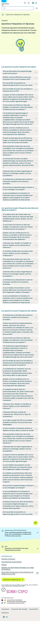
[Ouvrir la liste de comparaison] (29, 3)
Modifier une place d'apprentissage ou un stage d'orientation (17, 568)
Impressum (5, 609)
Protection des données (19, 609)
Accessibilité (33, 609)
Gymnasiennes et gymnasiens (11, 562)
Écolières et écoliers (8, 559)
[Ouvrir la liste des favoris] (25, 3)
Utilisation (5, 613)
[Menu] (37, 8)
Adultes (4, 565)
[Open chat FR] (35, 523)
